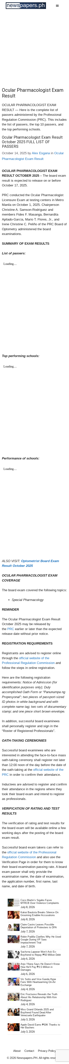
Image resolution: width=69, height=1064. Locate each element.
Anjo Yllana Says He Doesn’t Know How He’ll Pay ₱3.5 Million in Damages (40, 967)
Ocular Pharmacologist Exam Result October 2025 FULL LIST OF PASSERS (32, 142)
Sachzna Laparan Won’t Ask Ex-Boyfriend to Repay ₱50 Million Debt (41, 953)
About (17, 1050)
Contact (29, 1050)
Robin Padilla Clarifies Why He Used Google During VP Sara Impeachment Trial (41, 939)
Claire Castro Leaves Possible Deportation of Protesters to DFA (39, 926)
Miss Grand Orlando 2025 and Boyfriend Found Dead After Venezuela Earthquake (37, 1012)
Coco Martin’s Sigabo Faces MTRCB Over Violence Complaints (40, 902)
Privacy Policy (47, 1050)
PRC (11, 629)
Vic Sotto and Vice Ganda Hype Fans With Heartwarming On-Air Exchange (38, 982)
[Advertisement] (34, 47)
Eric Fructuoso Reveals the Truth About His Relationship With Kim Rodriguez (39, 997)
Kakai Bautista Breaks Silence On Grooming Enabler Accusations (39, 914)
